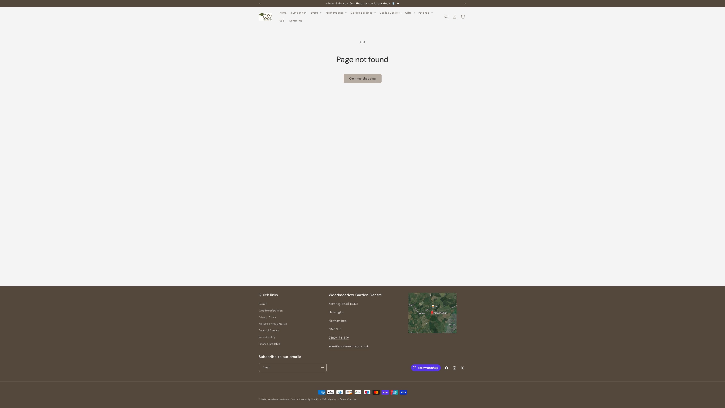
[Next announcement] (465, 3)
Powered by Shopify (309, 399)
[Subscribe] (322, 367)
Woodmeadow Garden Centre (283, 399)
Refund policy (267, 337)
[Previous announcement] (260, 3)
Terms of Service (269, 330)
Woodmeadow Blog (271, 310)
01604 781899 (339, 337)
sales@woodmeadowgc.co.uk (349, 346)
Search (263, 304)
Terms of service (348, 399)
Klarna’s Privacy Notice (273, 324)
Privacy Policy (267, 317)
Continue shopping (362, 78)
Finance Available (269, 344)
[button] (316, 13)
